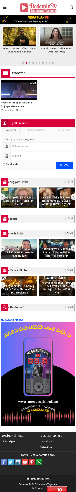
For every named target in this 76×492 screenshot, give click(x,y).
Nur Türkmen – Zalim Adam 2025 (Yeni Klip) (56, 50)
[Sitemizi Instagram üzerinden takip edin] (18, 462)
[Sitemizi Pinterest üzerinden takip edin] (32, 462)
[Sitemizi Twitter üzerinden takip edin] (11, 462)
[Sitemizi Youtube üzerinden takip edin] (25, 462)
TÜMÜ (69, 182)
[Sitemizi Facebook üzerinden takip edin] (4, 462)
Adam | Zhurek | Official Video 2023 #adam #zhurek (19, 50)
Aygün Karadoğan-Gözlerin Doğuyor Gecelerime (16, 104)
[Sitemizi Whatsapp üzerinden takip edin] (39, 462)
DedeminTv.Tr (26, 484)
